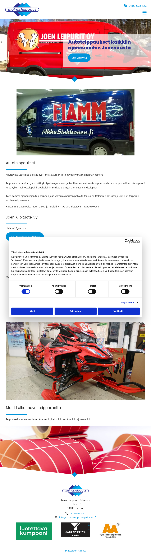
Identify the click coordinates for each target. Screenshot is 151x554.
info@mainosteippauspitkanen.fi (77, 517)
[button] (79, 57)
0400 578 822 (135, 6)
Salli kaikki (118, 311)
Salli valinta (75, 311)
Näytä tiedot (127, 302)
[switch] (59, 291)
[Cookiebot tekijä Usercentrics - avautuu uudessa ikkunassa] (127, 241)
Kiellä (32, 311)
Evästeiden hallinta (75, 550)
